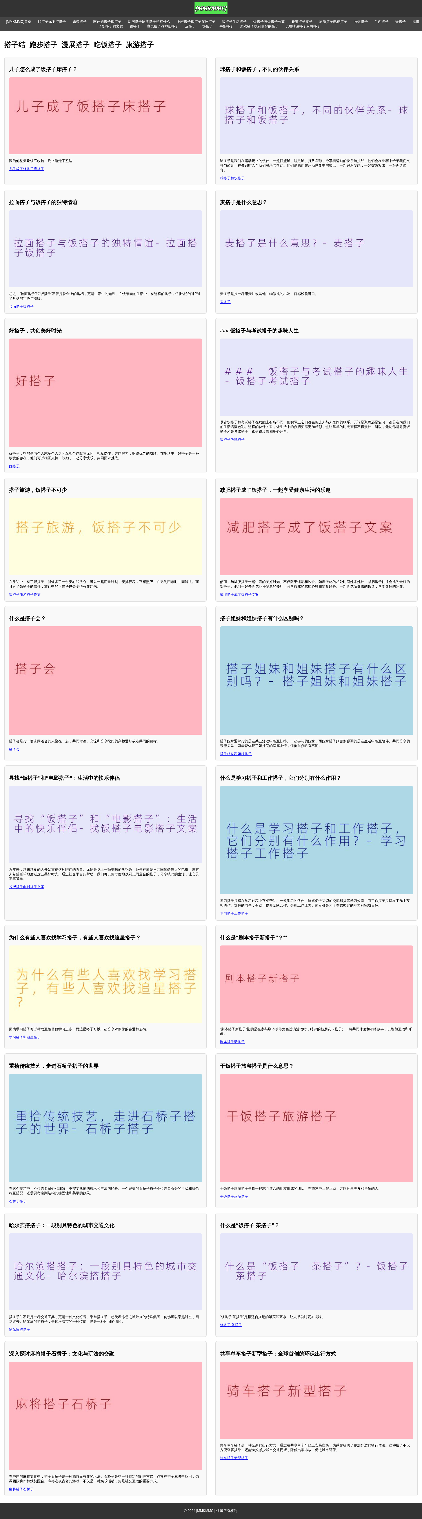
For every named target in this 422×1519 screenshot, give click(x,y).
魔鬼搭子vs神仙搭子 (162, 26)
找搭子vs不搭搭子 (52, 22)
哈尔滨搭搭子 (19, 1329)
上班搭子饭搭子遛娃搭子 (196, 22)
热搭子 (207, 26)
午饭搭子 (226, 26)
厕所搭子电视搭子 (333, 22)
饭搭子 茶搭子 (231, 1325)
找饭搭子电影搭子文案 (26, 887)
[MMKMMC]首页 (18, 22)
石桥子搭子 (18, 1201)
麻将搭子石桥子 (21, 1489)
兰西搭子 (382, 22)
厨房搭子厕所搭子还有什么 (149, 22)
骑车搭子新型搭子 (234, 1458)
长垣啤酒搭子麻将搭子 (302, 26)
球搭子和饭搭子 (232, 178)
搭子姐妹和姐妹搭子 (236, 754)
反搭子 (190, 26)
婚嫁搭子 (80, 22)
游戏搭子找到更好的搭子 (259, 26)
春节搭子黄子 (302, 22)
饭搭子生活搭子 (234, 22)
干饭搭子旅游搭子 (234, 1196)
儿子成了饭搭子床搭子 (26, 169)
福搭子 (135, 26)
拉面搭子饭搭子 (21, 306)
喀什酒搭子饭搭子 (107, 22)
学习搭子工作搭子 (234, 913)
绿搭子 (400, 22)
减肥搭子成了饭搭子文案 (239, 594)
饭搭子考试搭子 (232, 439)
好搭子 (14, 466)
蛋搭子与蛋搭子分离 (269, 22)
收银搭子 (361, 22)
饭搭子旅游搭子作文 (25, 594)
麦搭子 (225, 302)
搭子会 (14, 749)
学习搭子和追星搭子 (25, 1037)
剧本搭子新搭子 (232, 1042)
